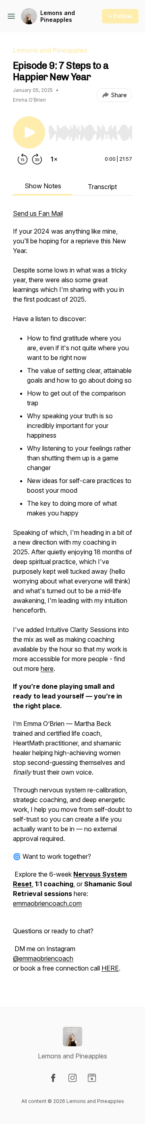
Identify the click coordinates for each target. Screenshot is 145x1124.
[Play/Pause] (29, 132)
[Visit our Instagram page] (72, 1078)
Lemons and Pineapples (57, 16)
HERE (110, 968)
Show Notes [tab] (43, 186)
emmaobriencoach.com (47, 903)
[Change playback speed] (54, 159)
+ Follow (120, 16)
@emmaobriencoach (43, 958)
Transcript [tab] (102, 187)
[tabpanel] (72, 595)
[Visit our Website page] (92, 1078)
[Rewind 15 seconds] (22, 159)
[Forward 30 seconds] (37, 159)
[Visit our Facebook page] (53, 1078)
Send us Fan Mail (38, 213)
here (47, 668)
